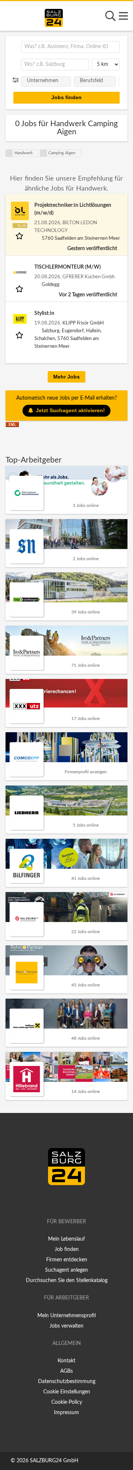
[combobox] (70, 47)
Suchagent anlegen (66, 1270)
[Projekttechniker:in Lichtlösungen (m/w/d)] (20, 211)
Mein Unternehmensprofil (66, 1315)
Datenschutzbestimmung (66, 1381)
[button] (17, 80)
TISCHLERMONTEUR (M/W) (67, 267)
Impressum (66, 1412)
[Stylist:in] (20, 319)
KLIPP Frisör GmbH (83, 323)
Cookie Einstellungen (66, 1392)
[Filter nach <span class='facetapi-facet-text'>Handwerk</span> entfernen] (9, 153)
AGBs (66, 1371)
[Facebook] (63, 1200)
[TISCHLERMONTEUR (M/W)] (20, 272)
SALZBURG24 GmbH (54, 1460)
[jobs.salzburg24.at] (54, 16)
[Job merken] (20, 236)
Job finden (67, 1249)
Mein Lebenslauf (66, 1239)
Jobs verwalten (66, 1326)
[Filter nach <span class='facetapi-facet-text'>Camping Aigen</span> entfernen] (43, 153)
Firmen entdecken (66, 1259)
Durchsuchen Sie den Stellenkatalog (67, 1280)
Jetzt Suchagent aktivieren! (70, 410)
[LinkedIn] (74, 1200)
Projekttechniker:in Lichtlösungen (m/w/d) (72, 209)
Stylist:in (44, 313)
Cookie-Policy (66, 1402)
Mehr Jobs (66, 377)
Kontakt (66, 1360)
